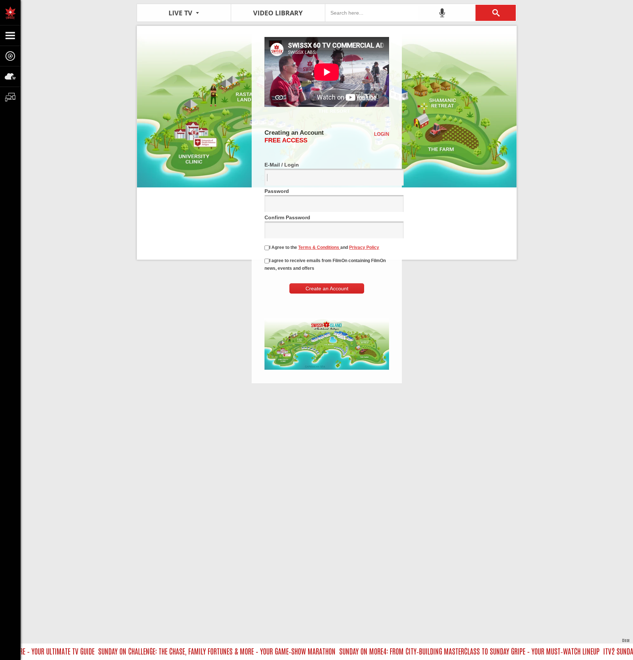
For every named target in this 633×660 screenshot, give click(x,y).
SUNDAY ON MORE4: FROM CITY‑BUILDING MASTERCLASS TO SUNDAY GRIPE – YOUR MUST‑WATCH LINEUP (457, 651)
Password (276, 191)
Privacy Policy (364, 247)
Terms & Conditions (319, 247)
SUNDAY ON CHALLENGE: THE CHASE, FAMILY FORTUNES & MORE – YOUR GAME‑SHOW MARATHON (204, 651)
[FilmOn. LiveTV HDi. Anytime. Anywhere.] (10, 12)
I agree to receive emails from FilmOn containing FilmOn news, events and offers (325, 264)
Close (625, 640)
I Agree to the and (324, 247)
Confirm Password (287, 217)
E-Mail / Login (281, 165)
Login (381, 134)
